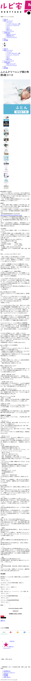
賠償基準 (5, 674)
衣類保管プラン (10, 35)
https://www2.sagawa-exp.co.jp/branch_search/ (11, 215)
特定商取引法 (6, 671)
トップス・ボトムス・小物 (13, 23)
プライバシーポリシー (9, 672)
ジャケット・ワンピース (12, 25)
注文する (12, 641)
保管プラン (9, 29)
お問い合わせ (6, 677)
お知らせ (5, 19)
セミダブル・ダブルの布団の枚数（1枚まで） (12, 582)
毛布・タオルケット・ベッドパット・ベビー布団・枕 (14, 591)
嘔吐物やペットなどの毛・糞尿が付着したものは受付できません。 (15, 577)
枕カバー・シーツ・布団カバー (9, 587)
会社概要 (5, 40)
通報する (3, 620)
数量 (2, 605)
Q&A (4, 38)
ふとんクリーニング (8, 31)
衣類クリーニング (8, 20)
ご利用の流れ (6, 32)
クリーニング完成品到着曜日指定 (9, 595)
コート (8, 26)
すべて (4, 632)
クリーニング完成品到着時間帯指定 (10, 600)
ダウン (8, 28)
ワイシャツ (9, 22)
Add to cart (15, 611)
